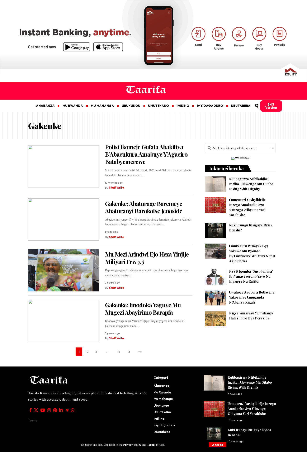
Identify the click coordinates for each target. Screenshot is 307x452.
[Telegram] (67, 410)
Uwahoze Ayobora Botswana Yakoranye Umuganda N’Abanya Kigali (251, 297)
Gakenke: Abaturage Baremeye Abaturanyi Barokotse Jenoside (143, 207)
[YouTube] (42, 410)
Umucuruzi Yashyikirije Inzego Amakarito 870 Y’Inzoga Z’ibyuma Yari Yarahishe (252, 408)
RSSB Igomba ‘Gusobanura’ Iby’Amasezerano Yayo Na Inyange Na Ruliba (251, 276)
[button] (217, 444)
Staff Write (116, 187)
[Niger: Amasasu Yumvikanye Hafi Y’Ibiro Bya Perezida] (215, 318)
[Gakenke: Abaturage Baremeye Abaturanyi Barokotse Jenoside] (63, 219)
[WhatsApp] (73, 410)
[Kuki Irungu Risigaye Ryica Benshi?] (215, 230)
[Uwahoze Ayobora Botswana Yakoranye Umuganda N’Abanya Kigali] (215, 297)
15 (128, 352)
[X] (36, 410)
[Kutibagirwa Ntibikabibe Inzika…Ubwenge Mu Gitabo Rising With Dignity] (215, 184)
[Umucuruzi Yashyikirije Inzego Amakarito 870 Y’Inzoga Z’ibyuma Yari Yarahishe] (215, 205)
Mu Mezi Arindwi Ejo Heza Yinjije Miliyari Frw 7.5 (147, 257)
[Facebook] (30, 410)
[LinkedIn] (61, 410)
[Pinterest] (55, 410)
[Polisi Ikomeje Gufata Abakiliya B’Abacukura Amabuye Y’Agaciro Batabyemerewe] (63, 166)
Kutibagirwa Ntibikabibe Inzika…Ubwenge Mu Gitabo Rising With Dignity (251, 184)
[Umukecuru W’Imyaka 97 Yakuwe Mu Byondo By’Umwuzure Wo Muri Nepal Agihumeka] (215, 251)
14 (118, 352)
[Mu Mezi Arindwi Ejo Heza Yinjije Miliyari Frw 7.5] (63, 270)
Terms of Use (155, 444)
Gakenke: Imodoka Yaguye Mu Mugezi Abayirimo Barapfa (143, 308)
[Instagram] (49, 410)
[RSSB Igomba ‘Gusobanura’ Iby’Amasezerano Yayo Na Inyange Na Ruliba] (215, 277)
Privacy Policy (132, 444)
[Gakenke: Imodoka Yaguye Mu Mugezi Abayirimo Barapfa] (63, 321)
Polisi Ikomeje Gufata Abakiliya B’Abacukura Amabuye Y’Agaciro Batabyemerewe (146, 154)
